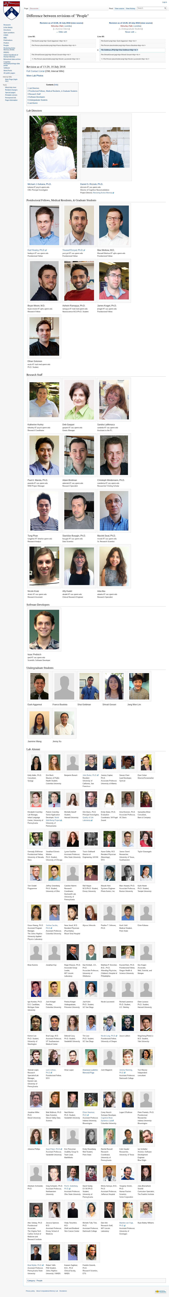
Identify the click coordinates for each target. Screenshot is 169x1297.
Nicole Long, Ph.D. (108, 1036)
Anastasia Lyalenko (90, 1070)
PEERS (6, 52)
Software (7, 68)
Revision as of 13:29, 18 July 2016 (124, 23)
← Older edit (61, 32)
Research (7, 25)
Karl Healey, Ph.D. (36, 250)
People (39, 1280)
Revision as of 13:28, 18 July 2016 (55, 23)
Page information (11, 100)
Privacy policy (30, 1291)
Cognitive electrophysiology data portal (12, 63)
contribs (68, 26)
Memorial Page (88, 1073)
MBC (5, 38)
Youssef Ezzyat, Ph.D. (72, 250)
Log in (164, 2)
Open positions (9, 33)
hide (56, 85)
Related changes (11, 90)
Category (31, 1280)
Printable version (11, 95)
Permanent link (10, 98)
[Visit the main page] (11, 10)
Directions (7, 30)
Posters (6, 43)
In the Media (8, 27)
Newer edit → (131, 32)
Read (111, 8)
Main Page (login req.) (11, 80)
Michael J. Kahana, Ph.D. (39, 184)
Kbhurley (54, 26)
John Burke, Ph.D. (90, 775)
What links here (10, 87)
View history (130, 8)
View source (119, 8)
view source (77, 23)
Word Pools (8, 70)
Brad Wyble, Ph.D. (35, 1265)
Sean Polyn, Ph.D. (53, 1149)
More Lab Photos (35, 75)
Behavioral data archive (12, 59)
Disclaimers (63, 1291)
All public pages (9, 73)
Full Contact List (35, 71)
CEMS (6, 35)
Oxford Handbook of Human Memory (11, 56)
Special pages (10, 92)
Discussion (34, 8)
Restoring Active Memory (102, 193)
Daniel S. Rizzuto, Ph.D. (91, 184)
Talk (61, 26)
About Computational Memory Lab (47, 1291)
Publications (8, 40)
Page (26, 8)
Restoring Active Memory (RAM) (9, 49)
